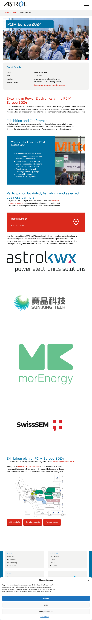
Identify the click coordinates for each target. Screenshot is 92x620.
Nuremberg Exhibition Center (63, 462)
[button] (88, 580)
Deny (46, 605)
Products (10, 557)
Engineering (12, 562)
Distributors (12, 565)
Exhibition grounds (33, 522)
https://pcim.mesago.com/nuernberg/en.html (49, 85)
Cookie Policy (44, 617)
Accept (46, 598)
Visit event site (14, 522)
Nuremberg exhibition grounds (28, 467)
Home (7, 13)
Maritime (53, 565)
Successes (11, 560)
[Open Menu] (86, 4)
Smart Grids (54, 557)
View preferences (46, 611)
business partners (16, 203)
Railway (53, 562)
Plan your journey (52, 522)
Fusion (52, 560)
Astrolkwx (55, 201)
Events (14, 13)
